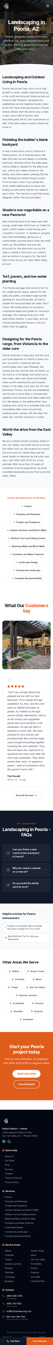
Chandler (20, 979)
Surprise (38, 1011)
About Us (9, 1156)
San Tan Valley (37, 987)
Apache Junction (28, 995)
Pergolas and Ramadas (28, 514)
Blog (7, 1165)
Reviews (9, 1169)
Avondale (35, 1277)
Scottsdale (18, 1003)
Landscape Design (28, 562)
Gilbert (15, 971)
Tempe (14, 987)
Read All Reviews (25, 795)
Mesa (39, 979)
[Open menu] (48, 6)
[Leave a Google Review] (9, 1141)
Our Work (9, 1160)
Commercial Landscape (28, 570)
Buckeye (9, 1281)
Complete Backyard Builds (28, 578)
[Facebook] (3, 1141)
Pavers (28, 506)
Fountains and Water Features (28, 554)
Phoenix (39, 1003)
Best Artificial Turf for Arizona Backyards (23, 937)
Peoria (34, 1268)
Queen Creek (37, 971)
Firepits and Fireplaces (28, 522)
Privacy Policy (12, 1182)
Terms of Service (13, 1178)
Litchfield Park (38, 1281)
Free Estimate (26, 1084)
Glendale (18, 1011)
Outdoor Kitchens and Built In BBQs (28, 530)
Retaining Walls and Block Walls (28, 546)
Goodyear (28, 1019)
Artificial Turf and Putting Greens (28, 538)
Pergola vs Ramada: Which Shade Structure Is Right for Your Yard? (24, 927)
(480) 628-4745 (26, 1073)
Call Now (15, 1341)
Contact (9, 1173)
